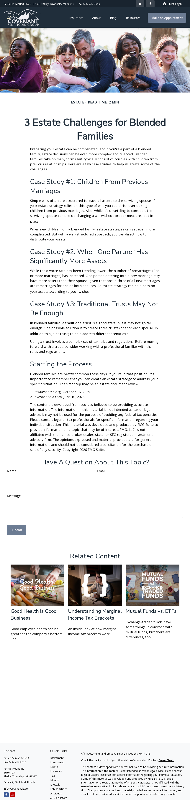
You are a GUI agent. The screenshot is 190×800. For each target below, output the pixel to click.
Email (101, 471)
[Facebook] (150, 3)
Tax (52, 775)
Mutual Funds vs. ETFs (151, 611)
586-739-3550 (91, 4)
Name (11, 471)
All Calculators (58, 798)
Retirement (57, 758)
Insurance (56, 771)
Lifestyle (55, 784)
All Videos (56, 793)
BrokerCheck (166, 760)
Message (14, 496)
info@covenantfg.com (17, 788)
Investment (57, 762)
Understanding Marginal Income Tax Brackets (95, 614)
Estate (54, 766)
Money (54, 780)
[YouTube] (140, 3)
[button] (76, 18)
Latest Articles (58, 789)
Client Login (175, 4)
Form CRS (145, 753)
